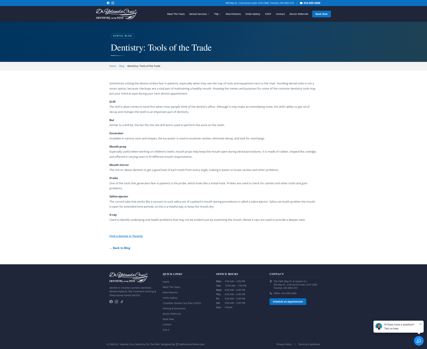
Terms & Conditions (309, 344)
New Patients (233, 14)
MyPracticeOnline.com (191, 344)
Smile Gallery (253, 14)
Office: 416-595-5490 (285, 293)
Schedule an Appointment (288, 301)
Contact (280, 14)
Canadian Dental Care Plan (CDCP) (182, 303)
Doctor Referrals (299, 14)
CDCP (268, 14)
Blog (121, 66)
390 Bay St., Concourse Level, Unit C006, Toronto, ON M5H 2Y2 (259, 3)
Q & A (166, 329)
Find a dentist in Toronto (126, 236)
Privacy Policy (284, 344)
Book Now (322, 14)
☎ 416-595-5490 (310, 3)
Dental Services (198, 14)
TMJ (216, 14)
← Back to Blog (119, 248)
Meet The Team (176, 14)
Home (112, 66)
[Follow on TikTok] (121, 301)
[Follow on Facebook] (108, 3)
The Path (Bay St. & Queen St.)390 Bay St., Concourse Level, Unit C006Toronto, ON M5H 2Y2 (295, 284)
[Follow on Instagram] (112, 3)
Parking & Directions (174, 308)
